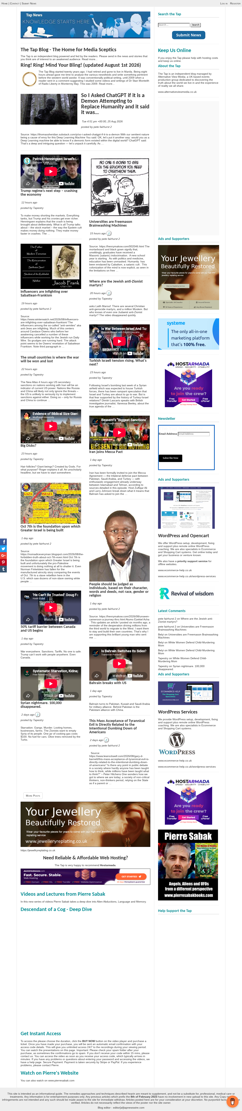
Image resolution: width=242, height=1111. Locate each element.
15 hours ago (98, 233)
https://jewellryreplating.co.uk (38, 850)
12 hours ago (29, 202)
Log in (223, 3)
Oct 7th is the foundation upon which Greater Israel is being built (50, 528)
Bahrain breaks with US (107, 683)
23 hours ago (29, 453)
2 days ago (28, 714)
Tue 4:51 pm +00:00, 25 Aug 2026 (102, 121)
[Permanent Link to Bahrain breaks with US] (119, 679)
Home (5, 3)
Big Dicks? (28, 446)
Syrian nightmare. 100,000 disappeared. (41, 705)
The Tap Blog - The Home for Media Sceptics (68, 50)
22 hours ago (29, 369)
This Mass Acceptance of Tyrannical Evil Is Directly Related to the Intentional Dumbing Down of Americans (117, 726)
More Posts (33, 795)
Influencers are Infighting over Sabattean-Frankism (44, 293)
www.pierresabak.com (61, 1080)
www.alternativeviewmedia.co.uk (177, 91)
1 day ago (27, 538)
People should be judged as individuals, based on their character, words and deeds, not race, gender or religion (119, 590)
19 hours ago (29, 303)
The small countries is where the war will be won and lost (50, 359)
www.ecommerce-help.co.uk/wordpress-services (187, 576)
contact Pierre (50, 1065)
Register (235, 3)
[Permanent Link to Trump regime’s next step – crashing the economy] (51, 187)
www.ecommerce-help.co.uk (175, 570)
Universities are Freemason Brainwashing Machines (110, 224)
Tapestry (163, 658)
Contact (14, 3)
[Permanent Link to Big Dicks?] (51, 442)
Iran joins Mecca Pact (106, 452)
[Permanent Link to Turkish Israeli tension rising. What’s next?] (119, 357)
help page (35, 1062)
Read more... (90, 59)
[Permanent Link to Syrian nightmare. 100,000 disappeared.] (51, 699)
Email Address (168, 433)
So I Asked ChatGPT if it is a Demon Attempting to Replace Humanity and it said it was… (115, 104)
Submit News (29, 3)
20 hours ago (98, 293)
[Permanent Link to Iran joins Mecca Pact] (119, 448)
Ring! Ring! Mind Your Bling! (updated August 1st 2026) (81, 65)
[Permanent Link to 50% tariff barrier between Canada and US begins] (51, 623)
